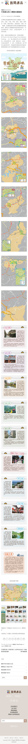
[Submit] (25, 677)
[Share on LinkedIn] (18, 639)
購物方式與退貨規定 (14, 714)
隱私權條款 (14, 710)
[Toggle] (26, 664)
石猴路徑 (7, 646)
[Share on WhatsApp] (4, 639)
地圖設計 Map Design (6, 9)
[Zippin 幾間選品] (14, 2)
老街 (10, 646)
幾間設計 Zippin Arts (6, 666)
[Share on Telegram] (24, 639)
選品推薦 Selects (6, 669)
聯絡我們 (11, 737)
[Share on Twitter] (9, 639)
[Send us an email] (14, 701)
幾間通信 (21, 737)
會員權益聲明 (14, 712)
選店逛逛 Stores (5, 672)
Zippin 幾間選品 (16, 16)
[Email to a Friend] (12, 639)
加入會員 (14, 708)
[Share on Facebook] (7, 639)
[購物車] (25, 2)
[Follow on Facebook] (11, 701)
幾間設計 (16, 737)
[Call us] (17, 701)
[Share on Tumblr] (21, 639)
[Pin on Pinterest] (15, 639)
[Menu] (2, 3)
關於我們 (6, 737)
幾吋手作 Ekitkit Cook (7, 663)
